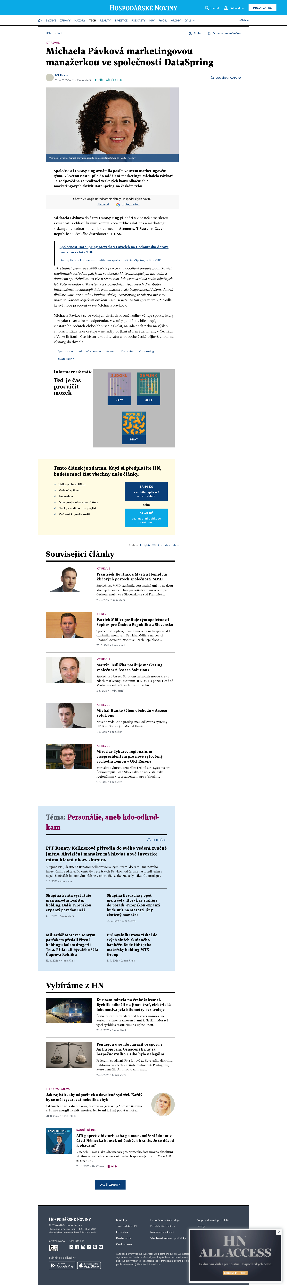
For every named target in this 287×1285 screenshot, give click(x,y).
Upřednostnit (131, 204)
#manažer (127, 351)
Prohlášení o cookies (162, 1226)
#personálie (65, 351)
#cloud (110, 351)
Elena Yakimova (58, 1089)
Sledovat (103, 204)
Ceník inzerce (124, 1244)
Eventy (201, 1226)
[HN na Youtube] (101, 1247)
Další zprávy (110, 1184)
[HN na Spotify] (95, 1247)
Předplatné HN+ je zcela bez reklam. (159, 545)
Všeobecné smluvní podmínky (168, 1238)
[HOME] (40, 20)
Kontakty (121, 1220)
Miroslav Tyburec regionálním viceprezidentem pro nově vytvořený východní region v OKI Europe (129, 756)
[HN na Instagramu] (83, 1247)
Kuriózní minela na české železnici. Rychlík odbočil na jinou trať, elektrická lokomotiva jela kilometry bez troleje (133, 1004)
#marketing (146, 351)
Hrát (119, 400)
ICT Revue (61, 75)
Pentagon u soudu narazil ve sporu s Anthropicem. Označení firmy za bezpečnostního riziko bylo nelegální (130, 1049)
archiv (132, 158)
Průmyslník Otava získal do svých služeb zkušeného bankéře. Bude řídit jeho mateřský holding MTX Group (132, 945)
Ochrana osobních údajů (165, 1220)
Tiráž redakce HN (126, 1226)
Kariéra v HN (123, 1238)
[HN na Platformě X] (71, 1247)
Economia (122, 1232)
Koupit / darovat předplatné (213, 1220)
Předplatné (262, 7)
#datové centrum (89, 351)
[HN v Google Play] (62, 1265)
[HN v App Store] (89, 1265)
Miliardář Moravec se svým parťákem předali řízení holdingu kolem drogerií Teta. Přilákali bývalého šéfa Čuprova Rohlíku (72, 945)
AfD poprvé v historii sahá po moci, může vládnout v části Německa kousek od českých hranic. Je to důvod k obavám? (125, 1140)
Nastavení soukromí (162, 1232)
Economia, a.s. (73, 1225)
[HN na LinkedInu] (89, 1247)
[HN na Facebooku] (77, 1247)
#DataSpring (66, 358)
